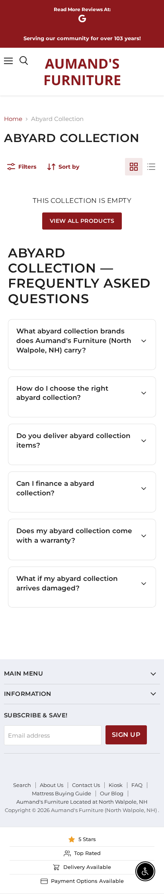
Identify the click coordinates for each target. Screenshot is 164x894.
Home (13, 118)
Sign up (126, 734)
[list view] (151, 166)
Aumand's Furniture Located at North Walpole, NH (82, 802)
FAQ (137, 785)
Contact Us (86, 785)
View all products (82, 220)
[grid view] (134, 166)
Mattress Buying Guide (61, 793)
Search (22, 785)
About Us (51, 785)
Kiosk (116, 785)
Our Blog (111, 793)
